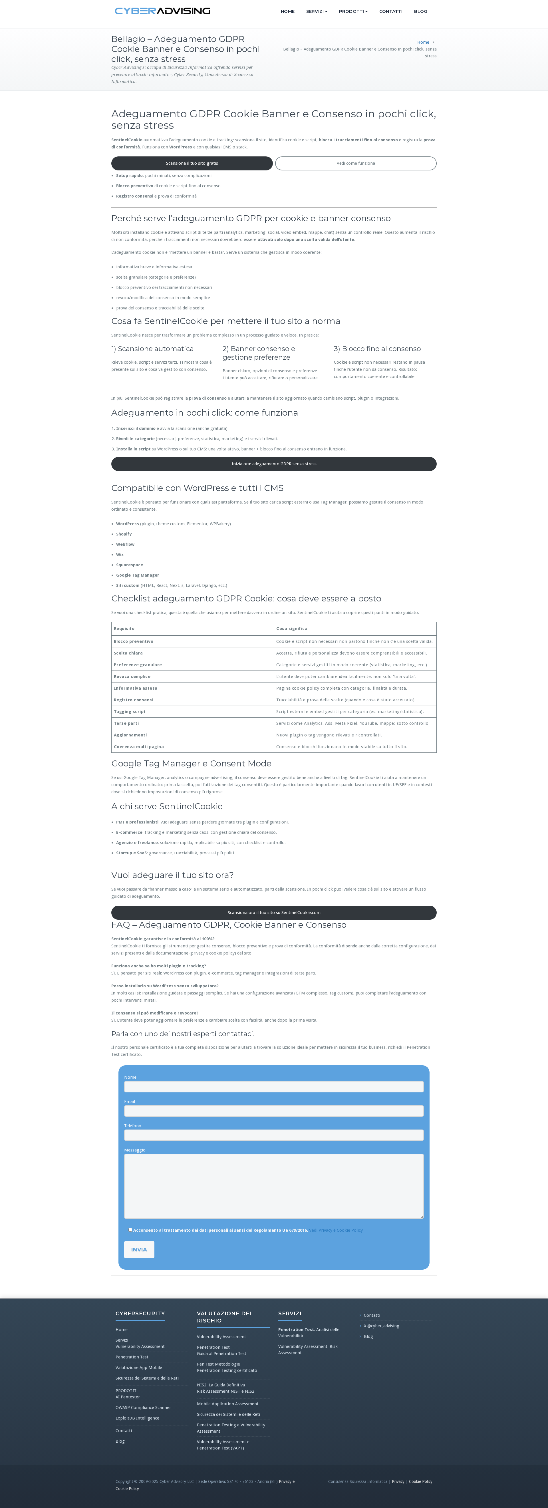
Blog (420, 11)
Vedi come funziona (356, 163)
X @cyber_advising (381, 1325)
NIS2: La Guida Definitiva (221, 1385)
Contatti (390, 11)
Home (288, 11)
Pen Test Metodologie (218, 1364)
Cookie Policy (420, 1481)
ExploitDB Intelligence (137, 1418)
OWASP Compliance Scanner (143, 1407)
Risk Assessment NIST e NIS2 (225, 1391)
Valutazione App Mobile (139, 1367)
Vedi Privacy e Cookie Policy (336, 1230)
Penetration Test (132, 1357)
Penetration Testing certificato (227, 1370)
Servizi (315, 11)
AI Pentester (128, 1397)
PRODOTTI (351, 11)
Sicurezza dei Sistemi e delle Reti (147, 1378)
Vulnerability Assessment (140, 1346)
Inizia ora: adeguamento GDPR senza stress (274, 463)
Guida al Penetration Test (221, 1353)
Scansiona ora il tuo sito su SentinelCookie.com (274, 912)
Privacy (398, 1481)
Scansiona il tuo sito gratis (192, 163)
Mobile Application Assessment (228, 1403)
